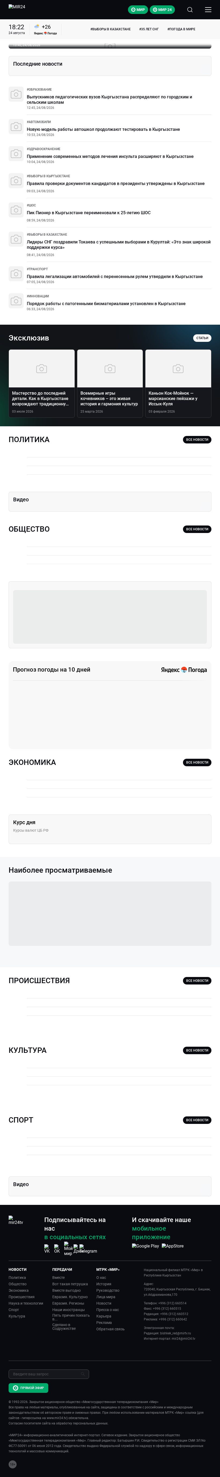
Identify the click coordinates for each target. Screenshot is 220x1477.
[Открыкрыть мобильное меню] (208, 9)
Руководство (107, 1290)
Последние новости (37, 64)
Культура (17, 1316)
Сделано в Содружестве (64, 1326)
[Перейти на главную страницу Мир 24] (17, 9)
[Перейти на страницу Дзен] (78, 1249)
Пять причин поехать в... (71, 1317)
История (103, 1284)
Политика (17, 1277)
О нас (101, 1277)
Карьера (103, 1316)
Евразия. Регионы (68, 1303)
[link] (39, 89)
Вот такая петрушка (70, 1284)
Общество (18, 1284)
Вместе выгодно (66, 1290)
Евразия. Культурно (70, 1297)
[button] (28, 1269)
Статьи (202, 338)
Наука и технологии (26, 1303)
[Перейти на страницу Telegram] (88, 1249)
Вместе (58, 1277)
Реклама (104, 1322)
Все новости (197, 440)
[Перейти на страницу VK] (48, 1249)
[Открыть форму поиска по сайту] (190, 9)
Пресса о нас (107, 1310)
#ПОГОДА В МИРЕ (181, 29)
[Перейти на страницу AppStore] (173, 1248)
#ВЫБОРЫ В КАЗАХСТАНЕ (110, 29)
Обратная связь (110, 1329)
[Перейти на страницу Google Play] (145, 1248)
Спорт (14, 1310)
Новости (103, 1303)
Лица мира (105, 1297)
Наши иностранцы (68, 1310)
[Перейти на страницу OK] (58, 1249)
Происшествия (22, 1297)
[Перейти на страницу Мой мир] (68, 1249)
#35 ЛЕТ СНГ (149, 29)
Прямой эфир (32, 1388)
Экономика (19, 1290)
